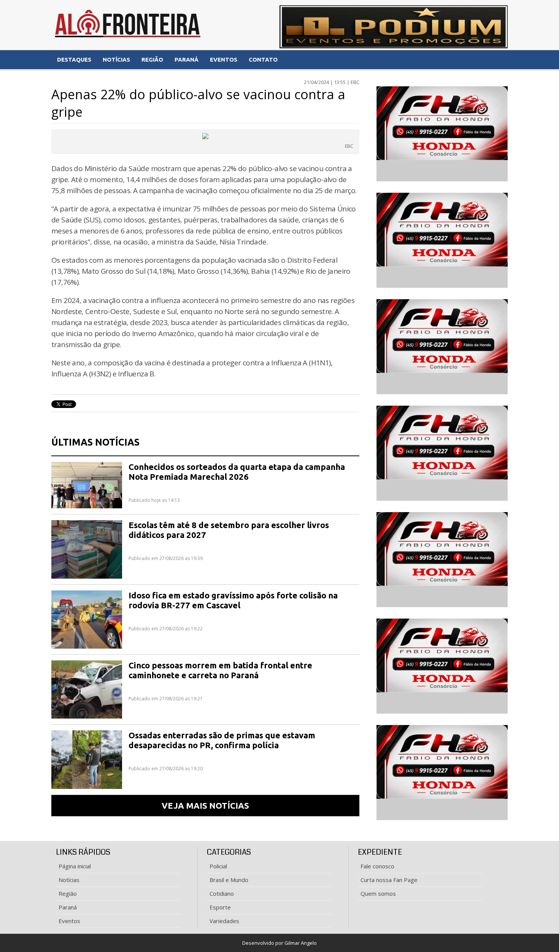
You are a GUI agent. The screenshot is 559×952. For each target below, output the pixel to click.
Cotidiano (222, 893)
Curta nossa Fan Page (389, 880)
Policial (218, 866)
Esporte (220, 907)
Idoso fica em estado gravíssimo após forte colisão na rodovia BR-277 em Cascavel (233, 600)
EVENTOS (223, 59)
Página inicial (75, 866)
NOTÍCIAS (116, 59)
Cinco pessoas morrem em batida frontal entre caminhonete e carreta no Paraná (220, 670)
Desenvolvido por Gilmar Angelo (279, 942)
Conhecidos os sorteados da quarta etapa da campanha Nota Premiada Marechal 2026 (237, 471)
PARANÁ (187, 59)
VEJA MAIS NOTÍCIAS (205, 805)
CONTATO (263, 59)
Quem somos (378, 893)
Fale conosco (377, 866)
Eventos (69, 921)
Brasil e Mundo (229, 880)
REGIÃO (152, 59)
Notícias (69, 880)
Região (68, 893)
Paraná (68, 907)
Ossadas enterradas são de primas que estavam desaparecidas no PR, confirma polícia (222, 740)
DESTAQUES (74, 59)
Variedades (224, 921)
